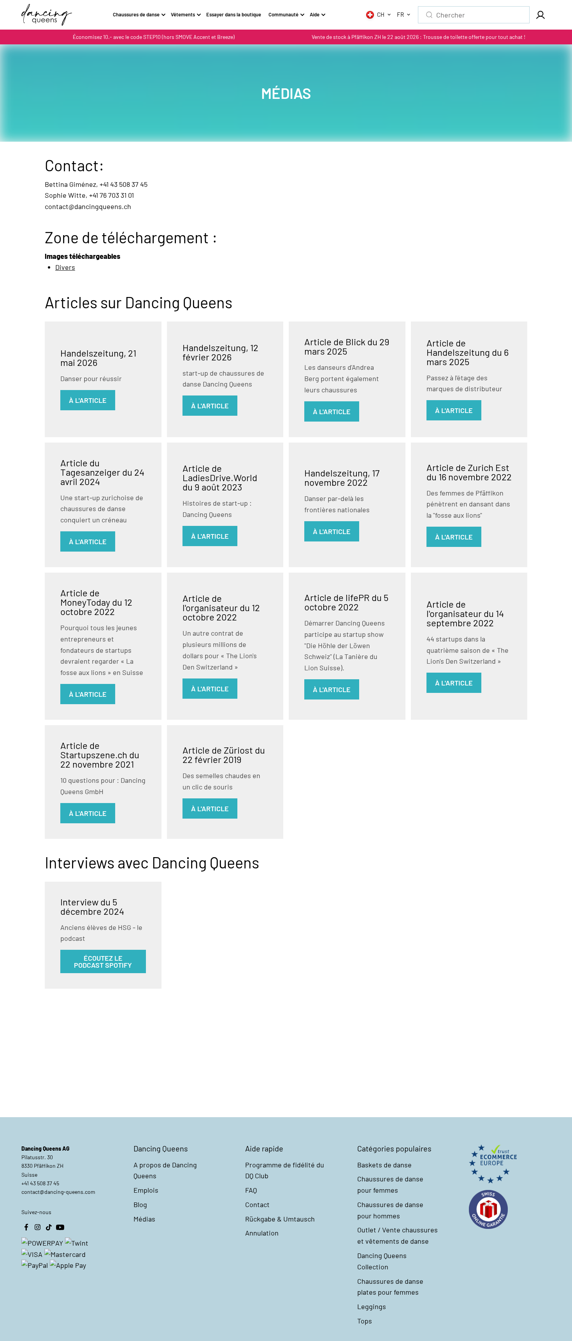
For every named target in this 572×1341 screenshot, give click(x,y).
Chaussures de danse (136, 14)
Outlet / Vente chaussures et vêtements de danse (397, 1235)
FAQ (251, 1190)
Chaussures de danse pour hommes (390, 1210)
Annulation (262, 1233)
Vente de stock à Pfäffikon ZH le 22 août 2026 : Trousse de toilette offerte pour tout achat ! (418, 36)
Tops (364, 1320)
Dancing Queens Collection (382, 1261)
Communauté (283, 14)
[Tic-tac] (48, 1227)
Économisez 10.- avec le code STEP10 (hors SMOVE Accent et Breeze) (154, 36)
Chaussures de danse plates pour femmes (390, 1287)
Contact (257, 1204)
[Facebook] (26, 1227)
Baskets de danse (384, 1164)
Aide (314, 14)
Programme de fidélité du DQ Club (284, 1170)
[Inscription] (540, 14)
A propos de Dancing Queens (165, 1170)
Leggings (371, 1306)
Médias (144, 1218)
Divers (65, 267)
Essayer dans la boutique (233, 14)
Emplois (145, 1190)
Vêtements (183, 14)
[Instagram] (37, 1227)
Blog (140, 1204)
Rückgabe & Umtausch (280, 1218)
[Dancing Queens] (46, 15)
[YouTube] (60, 1227)
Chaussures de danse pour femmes (390, 1184)
